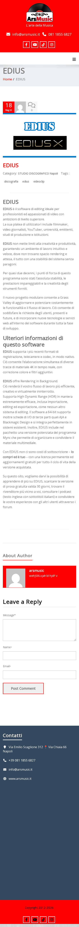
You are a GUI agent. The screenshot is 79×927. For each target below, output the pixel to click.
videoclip (38, 181)
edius (25, 181)
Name (7, 647)
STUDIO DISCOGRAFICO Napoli (38, 173)
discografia (11, 181)
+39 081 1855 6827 (22, 760)
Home (7, 79)
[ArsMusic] (39, 12)
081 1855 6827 (59, 34)
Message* (9, 615)
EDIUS (11, 165)
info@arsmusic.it (26, 34)
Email (7, 666)
